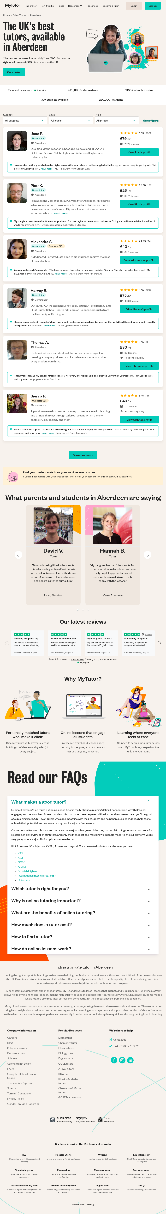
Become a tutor (110, 5)
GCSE (21, 862)
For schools (92, 5)
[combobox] (5, 120)
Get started (14, 72)
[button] (38, 138)
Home (6, 15)
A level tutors (66, 1068)
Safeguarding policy (19, 1063)
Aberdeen (35, 15)
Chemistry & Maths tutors (69, 1090)
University (24, 880)
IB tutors (63, 1074)
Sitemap (12, 1088)
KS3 (20, 857)
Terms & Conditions (19, 1093)
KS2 (20, 853)
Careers (12, 1037)
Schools (12, 1058)
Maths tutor (65, 1037)
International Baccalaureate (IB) (36, 875)
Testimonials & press (19, 1083)
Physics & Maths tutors (68, 1081)
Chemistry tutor (67, 1042)
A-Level (22, 866)
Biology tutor (66, 1053)
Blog (10, 1042)
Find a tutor (30, 5)
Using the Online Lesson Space (21, 1076)
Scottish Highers (27, 871)
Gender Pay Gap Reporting (23, 1103)
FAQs (10, 1068)
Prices (61, 5)
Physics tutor (66, 1048)
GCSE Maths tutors (69, 1097)
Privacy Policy (15, 1098)
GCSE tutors (65, 1063)
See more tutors (83, 455)
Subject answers (17, 1048)
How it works (47, 5)
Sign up (153, 5)
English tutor (65, 1058)
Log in (134, 5)
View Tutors (19, 15)
